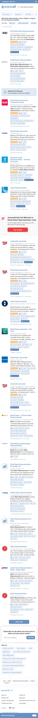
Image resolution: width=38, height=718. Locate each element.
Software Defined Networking (21, 177)
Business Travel (17, 482)
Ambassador (6, 652)
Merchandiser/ (20, 444)
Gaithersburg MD (28, 105)
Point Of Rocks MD (27, 572)
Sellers (14, 180)
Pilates (14, 538)
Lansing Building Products (17, 495)
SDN (22, 180)
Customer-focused (28, 316)
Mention (29, 175)
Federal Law (28, 344)
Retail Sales (25, 115)
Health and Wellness (18, 508)
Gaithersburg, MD (23, 23)
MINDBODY (15, 118)
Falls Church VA (29, 243)
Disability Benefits (18, 175)
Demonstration (16, 49)
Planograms (16, 76)
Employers (22, 698)
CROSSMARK (14, 448)
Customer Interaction (18, 430)
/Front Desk (20, 520)
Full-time (15, 71)
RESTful (25, 319)
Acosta (12, 62)
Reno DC (23, 33)
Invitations (29, 436)
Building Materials (17, 506)
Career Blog (22, 703)
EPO (13, 149)
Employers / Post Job (9, 2)
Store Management (18, 81)
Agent (30, 648)
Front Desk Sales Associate (21, 652)
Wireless (27, 49)
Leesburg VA (25, 523)
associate (17, 384)
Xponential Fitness (15, 523)
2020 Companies (15, 33)
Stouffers (12, 469)
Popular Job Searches (8, 700)
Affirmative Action (17, 609)
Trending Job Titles (7, 703)
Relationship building (18, 147)
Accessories (16, 371)
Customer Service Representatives (22, 121)
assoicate (18, 241)
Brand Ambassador (8, 655)
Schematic (28, 482)
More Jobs (19, 622)
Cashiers (26, 371)
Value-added (16, 583)
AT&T (11, 164)
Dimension (29, 47)
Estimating (26, 583)
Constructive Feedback (19, 286)
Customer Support (28, 259)
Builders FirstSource (15, 572)
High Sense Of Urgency (19, 433)
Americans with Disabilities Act (21, 257)
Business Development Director (12, 662)
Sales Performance (18, 44)
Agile (14, 347)
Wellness (21, 204)
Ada (22, 580)
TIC (22, 71)
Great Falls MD (25, 190)
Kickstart (32, 368)
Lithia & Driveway (15, 190)
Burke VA (20, 549)
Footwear (26, 373)
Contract (15, 503)
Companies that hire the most (27, 700)
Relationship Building (18, 144)
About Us (4, 695)
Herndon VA (22, 448)
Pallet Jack (15, 586)
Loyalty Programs (17, 254)
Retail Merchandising (18, 73)
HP (22, 31)
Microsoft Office (17, 436)
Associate (18, 131)
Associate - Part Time (21, 330)
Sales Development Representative (13, 665)
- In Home (21, 416)
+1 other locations (15, 525)
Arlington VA (19, 469)
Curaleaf (12, 333)
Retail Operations (17, 47)
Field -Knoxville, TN (20, 465)
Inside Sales (25, 503)
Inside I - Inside (21, 569)
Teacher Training (17, 536)
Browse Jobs (5, 698)
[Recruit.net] (9, 7)
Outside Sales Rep (8, 648)
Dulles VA (28, 272)
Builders (29, 580)
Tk (27, 402)
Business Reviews (17, 479)
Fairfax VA (20, 596)
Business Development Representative (14, 658)
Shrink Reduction (17, 262)
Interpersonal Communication (21, 201)
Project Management (18, 123)
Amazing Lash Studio (16, 105)
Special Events (30, 536)
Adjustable (15, 319)
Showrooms (15, 321)
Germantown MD (20, 62)
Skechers (13, 360)
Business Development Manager (12, 672)
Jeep (13, 204)
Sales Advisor (21, 648)
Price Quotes (25, 428)
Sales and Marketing (18, 78)
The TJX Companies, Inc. (17, 243)
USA (12, 708)
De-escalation (16, 344)
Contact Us (22, 695)
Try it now (17, 229)
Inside (21, 492)
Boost (21, 347)
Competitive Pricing (27, 477)
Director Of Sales (8, 669)
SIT (31, 533)
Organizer (15, 115)
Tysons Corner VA (31, 304)
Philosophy (15, 259)
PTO (29, 204)
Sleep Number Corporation (17, 304)
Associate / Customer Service (19, 101)
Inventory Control (18, 511)
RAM (13, 206)
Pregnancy (24, 604)
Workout (24, 560)
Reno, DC (12, 23)
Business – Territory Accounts (20, 159)
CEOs (33, 503)
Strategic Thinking (17, 485)
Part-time (23, 42)
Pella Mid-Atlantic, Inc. (16, 420)
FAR (30, 147)
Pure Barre (13, 549)
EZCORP (12, 133)
